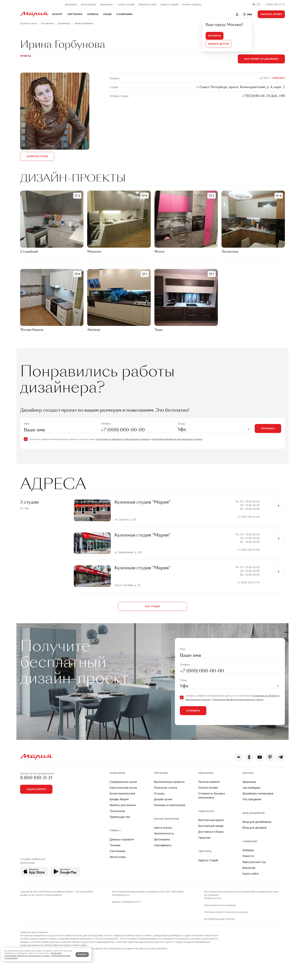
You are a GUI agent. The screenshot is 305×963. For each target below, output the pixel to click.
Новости (248, 856)
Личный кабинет (209, 782)
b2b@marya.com (212, 898)
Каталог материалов (166, 819)
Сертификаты (163, 845)
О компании (250, 841)
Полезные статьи (165, 787)
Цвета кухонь (163, 827)
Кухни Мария (117, 773)
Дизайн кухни (163, 799)
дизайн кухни (27, 895)
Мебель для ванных (123, 805)
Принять (82, 954)
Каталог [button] (57, 14)
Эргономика (162, 839)
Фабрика (248, 850)
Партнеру (248, 773)
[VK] (238, 757)
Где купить (205, 851)
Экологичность (164, 833)
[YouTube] (259, 757)
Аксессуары (118, 857)
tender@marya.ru (121, 895)
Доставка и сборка (210, 831)
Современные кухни (123, 782)
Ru (254, 4)
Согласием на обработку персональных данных (123, 439)
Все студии (152, 606)
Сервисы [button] (92, 14)
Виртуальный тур (254, 862)
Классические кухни (123, 787)
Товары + (115, 830)
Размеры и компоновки (169, 805)
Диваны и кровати (122, 839)
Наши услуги (206, 811)
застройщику (88, 4)
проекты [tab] (25, 56)
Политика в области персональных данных (226, 912)
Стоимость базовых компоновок (211, 795)
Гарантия (204, 837)
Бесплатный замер (210, 826)
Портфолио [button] (75, 14)
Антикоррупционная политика (219, 919)
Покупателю (206, 773)
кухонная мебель (85, 891)
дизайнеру (106, 4)
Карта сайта (251, 873)
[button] (247, 14)
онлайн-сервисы (191, 4)
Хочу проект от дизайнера (261, 59)
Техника (115, 845)
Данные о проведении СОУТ (126, 901)
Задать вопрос (36, 789)
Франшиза (249, 782)
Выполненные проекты (169, 782)
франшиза (71, 4)
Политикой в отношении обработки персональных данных (32, 954)
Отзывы (159, 793)
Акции (107, 14)
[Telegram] (280, 757)
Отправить (268, 428)
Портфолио (161, 773)
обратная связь (147, 4)
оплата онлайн (126, 4)
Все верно (214, 35)
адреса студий (169, 4)
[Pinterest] (270, 757)
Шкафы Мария (119, 799)
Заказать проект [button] (271, 14)
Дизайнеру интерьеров (258, 793)
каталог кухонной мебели (48, 895)
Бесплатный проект (211, 820)
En (258, 4)
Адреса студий (208, 860)
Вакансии (249, 867)
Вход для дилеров (254, 813)
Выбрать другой (218, 43)
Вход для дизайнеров (257, 821)
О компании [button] (124, 14)
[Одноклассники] (249, 757)
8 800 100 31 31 (275, 4)
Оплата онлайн (208, 787)
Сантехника (117, 851)
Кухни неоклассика (122, 793)
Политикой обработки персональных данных (177, 439)
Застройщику (252, 787)
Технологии (117, 811)
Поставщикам (252, 799)
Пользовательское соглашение (220, 905)
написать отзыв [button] (37, 156)
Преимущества (120, 817)
